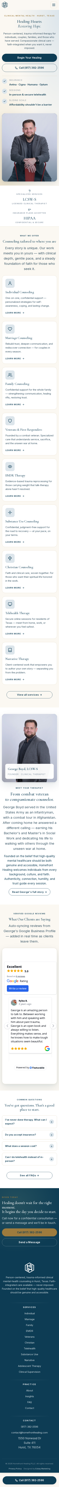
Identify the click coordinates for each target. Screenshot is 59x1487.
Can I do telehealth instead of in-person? (24, 1159)
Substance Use (29, 1354)
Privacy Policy (15, 1469)
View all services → (29, 694)
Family (29, 1325)
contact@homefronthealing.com (29, 1432)
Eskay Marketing (42, 1469)
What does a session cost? (21, 1146)
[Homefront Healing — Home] (5, 5)
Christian (29, 1342)
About (29, 1390)
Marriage (30, 1319)
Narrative (29, 1360)
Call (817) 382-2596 (31, 67)
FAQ (29, 1402)
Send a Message (29, 1242)
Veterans (30, 1336)
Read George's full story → (29, 891)
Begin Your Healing (29, 57)
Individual (29, 1313)
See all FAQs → (29, 1175)
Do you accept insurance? (20, 1134)
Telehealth (29, 1348)
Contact (29, 1408)
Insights (29, 1396)
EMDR (29, 1330)
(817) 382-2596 (29, 1426)
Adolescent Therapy (29, 1366)
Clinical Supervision (29, 1371)
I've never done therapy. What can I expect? (26, 1121)
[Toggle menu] (53, 5)
